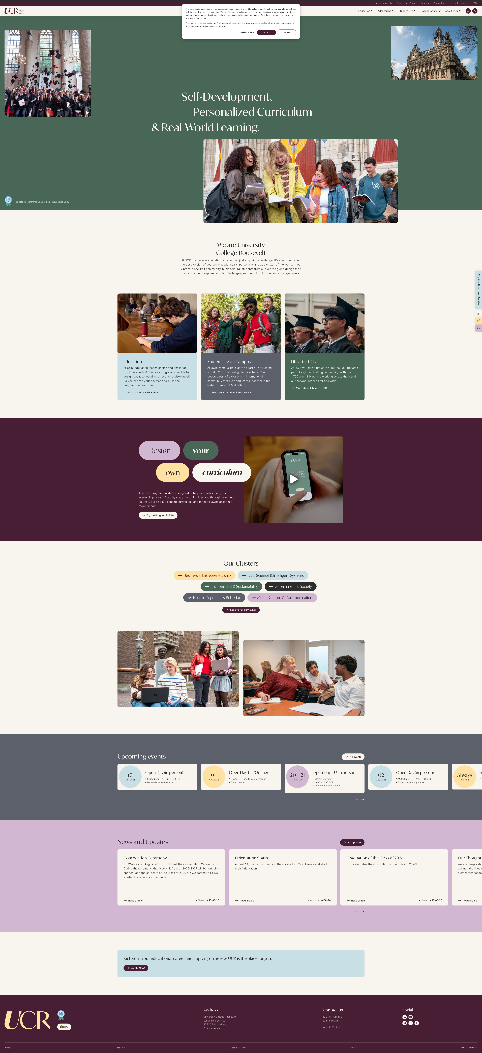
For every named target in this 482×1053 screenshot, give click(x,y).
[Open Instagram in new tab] (404, 1023)
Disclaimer (120, 1047)
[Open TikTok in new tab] (410, 1023)
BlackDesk (473, 1047)
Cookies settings (246, 32)
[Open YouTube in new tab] (410, 1017)
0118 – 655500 (334, 1016)
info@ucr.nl (332, 1020)
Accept (266, 32)
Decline (287, 32)
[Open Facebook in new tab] (416, 1023)
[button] (468, 11)
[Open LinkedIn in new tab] (404, 1017)
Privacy (8, 1047)
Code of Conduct (238, 1047)
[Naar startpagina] (17, 11)
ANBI (353, 1047)
